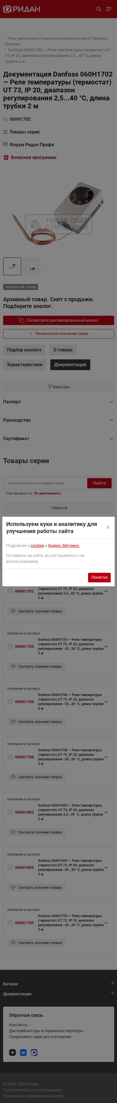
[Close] (108, 528)
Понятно (99, 577)
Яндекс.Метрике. (64, 545)
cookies (37, 545)
